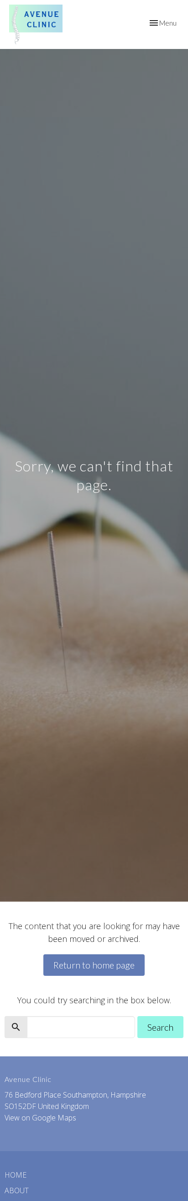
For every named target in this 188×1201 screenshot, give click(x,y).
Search (160, 1027)
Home (15, 1175)
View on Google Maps (40, 1118)
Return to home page (94, 964)
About (17, 1190)
